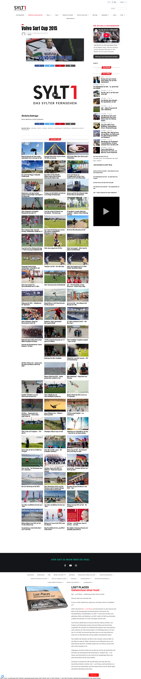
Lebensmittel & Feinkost (55, 582)
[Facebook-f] (65, 565)
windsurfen (25, 129)
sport (39, 128)
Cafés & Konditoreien (106, 575)
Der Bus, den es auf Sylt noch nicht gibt (103, 182)
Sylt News (72, 575)
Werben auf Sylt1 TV (60, 575)
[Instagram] (76, 565)
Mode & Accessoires (73, 582)
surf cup (50, 128)
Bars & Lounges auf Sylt (59, 578)
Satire (114, 15)
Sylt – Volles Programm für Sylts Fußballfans (105, 192)
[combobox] (119, 8)
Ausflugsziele (88, 582)
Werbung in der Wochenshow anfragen (106, 56)
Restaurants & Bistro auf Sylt (86, 575)
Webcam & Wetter (68, 15)
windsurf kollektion (77, 128)
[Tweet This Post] (50, 66)
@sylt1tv (95, 63)
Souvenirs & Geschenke (102, 578)
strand (45, 128)
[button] (55, 95)
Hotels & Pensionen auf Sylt (39, 578)
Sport (56, 15)
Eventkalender (20, 15)
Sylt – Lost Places (87, 609)
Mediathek (104, 15)
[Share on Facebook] (39, 66)
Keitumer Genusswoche (35, 15)
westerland (67, 128)
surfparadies (58, 128)
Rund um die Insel (82, 15)
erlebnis (34, 128)
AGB (49, 575)
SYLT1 (29, 34)
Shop (121, 15)
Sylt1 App (94, 15)
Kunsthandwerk (85, 578)
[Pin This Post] (60, 66)
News (48, 15)
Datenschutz (40, 575)
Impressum (30, 575)
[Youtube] (70, 565)
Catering (73, 578)
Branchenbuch (70, 18)
